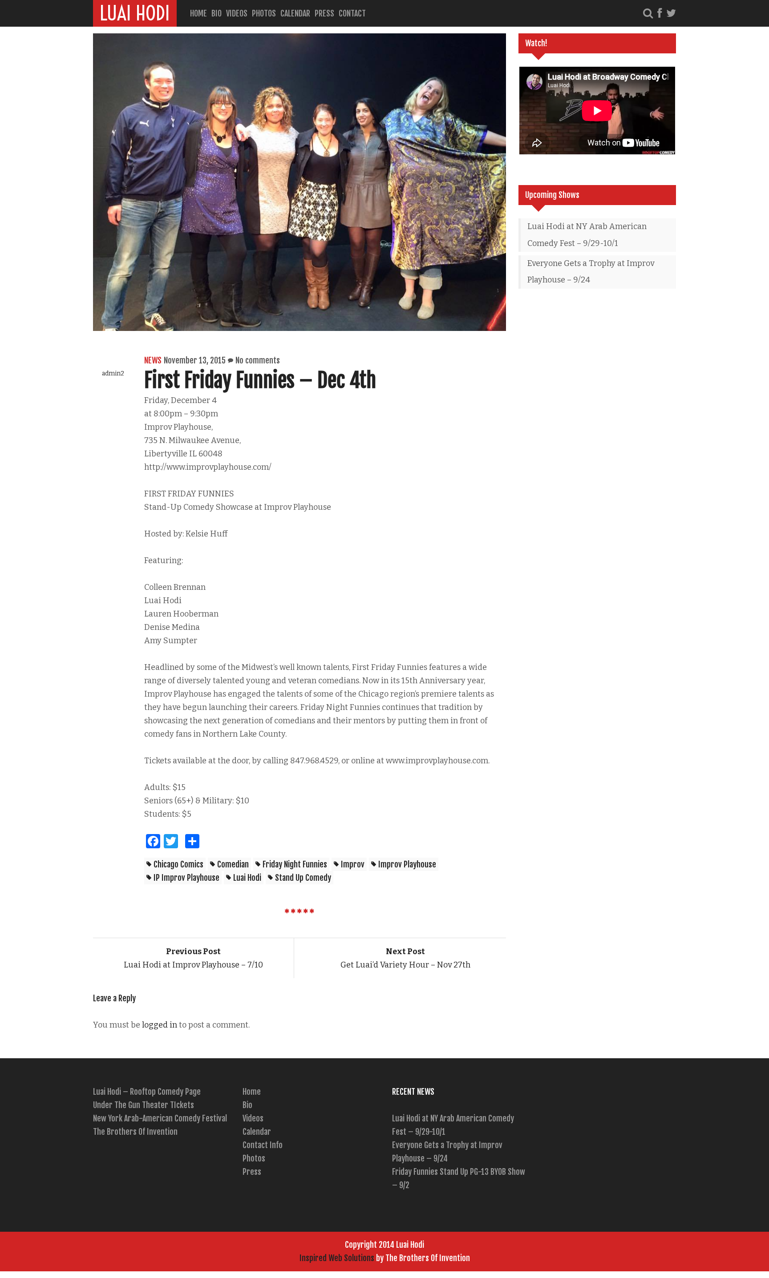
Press (324, 13)
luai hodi (247, 878)
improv (352, 864)
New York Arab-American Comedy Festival (160, 1118)
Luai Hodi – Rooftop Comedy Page (147, 1092)
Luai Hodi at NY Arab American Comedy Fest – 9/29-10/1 (587, 235)
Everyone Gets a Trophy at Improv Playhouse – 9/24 (590, 271)
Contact (352, 13)
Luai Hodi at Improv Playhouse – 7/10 (193, 958)
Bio (216, 13)
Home (198, 13)
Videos (236, 13)
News (153, 360)
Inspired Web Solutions (337, 1258)
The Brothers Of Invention (135, 1132)
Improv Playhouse (407, 864)
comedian (233, 864)
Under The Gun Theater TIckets (143, 1105)
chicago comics (178, 864)
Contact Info (263, 1145)
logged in (159, 1025)
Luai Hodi (135, 13)
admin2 (113, 373)
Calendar (295, 13)
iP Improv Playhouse (186, 878)
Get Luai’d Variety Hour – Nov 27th (405, 958)
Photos (264, 13)
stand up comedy (303, 878)
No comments (257, 360)
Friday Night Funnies (295, 864)
